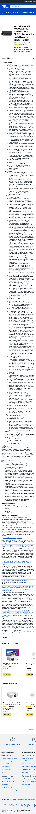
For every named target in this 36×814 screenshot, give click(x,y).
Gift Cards (4, 772)
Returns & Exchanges (7, 761)
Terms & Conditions (11, 805)
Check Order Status (6, 755)
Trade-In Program (6, 769)
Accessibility (4, 804)
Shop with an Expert (27, 758)
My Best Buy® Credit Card (8, 779)
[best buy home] (5, 6)
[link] (8, 667)
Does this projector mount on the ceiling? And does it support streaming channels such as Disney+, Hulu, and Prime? (16, 563)
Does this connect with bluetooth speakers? (15, 580)
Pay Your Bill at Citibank (7, 781)
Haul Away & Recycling (28, 769)
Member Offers (26, 784)
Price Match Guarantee (7, 763)
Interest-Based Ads (23, 805)
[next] (33, 662)
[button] (6, 12)
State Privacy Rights (29, 805)
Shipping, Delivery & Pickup (9, 758)
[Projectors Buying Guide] (8, 460)
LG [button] (14, 22)
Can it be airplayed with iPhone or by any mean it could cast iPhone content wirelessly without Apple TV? (17, 545)
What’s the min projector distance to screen (15, 517)
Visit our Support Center (29, 755)
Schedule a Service (27, 761)
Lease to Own (5, 784)
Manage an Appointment (29, 763)
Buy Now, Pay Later (6, 787)
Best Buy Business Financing (9, 790)
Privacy (17, 804)
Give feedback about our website (26, 799)
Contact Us (25, 772)
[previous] (3, 702)
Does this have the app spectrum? (12, 538)
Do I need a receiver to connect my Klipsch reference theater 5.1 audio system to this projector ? (16, 528)
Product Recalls (5, 766)
